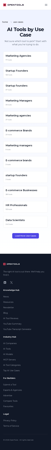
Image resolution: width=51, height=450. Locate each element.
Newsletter (8, 307)
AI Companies (10, 343)
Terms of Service (11, 426)
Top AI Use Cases (11, 370)
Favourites (8, 406)
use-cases (18, 22)
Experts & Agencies (12, 390)
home (5, 22)
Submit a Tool (9, 384)
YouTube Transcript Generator (17, 329)
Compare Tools (10, 401)
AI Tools (7, 349)
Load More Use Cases (25, 236)
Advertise (7, 395)
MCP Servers (9, 359)
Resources (8, 302)
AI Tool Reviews (10, 318)
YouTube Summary (12, 324)
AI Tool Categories (12, 365)
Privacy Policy (9, 420)
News (6, 296)
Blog (5, 313)
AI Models (8, 354)
